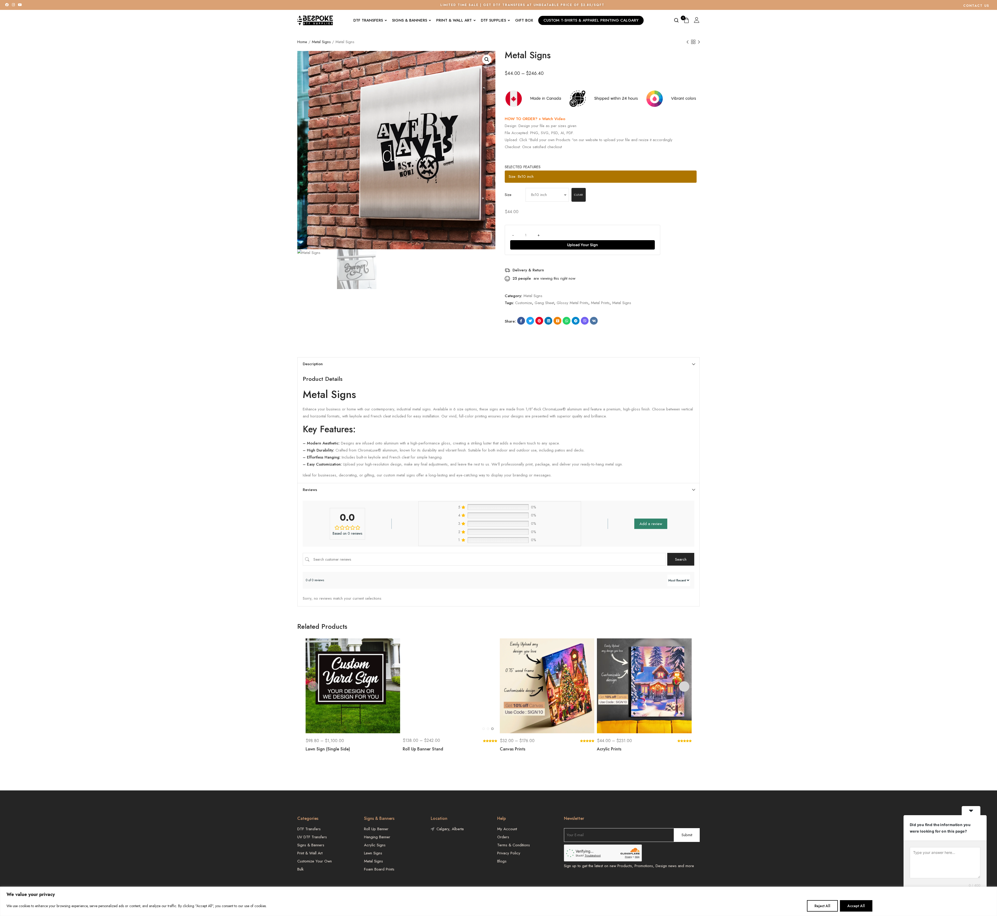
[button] (486, 59)
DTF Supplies (493, 20)
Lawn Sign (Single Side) (328, 749)
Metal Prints (600, 303)
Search (680, 559)
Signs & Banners (409, 20)
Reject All (822, 905)
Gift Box (524, 20)
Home (302, 42)
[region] (498, 901)
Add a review (650, 524)
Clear (578, 195)
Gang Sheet (544, 303)
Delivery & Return (528, 270)
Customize (523, 303)
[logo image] (315, 20)
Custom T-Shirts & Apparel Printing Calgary (590, 20)
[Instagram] (13, 4)
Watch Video (553, 119)
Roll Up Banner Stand (423, 749)
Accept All (856, 905)
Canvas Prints (512, 749)
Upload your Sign (582, 245)
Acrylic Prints (609, 749)
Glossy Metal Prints (572, 303)
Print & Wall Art (454, 20)
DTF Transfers (368, 20)
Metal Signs (321, 42)
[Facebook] (7, 4)
